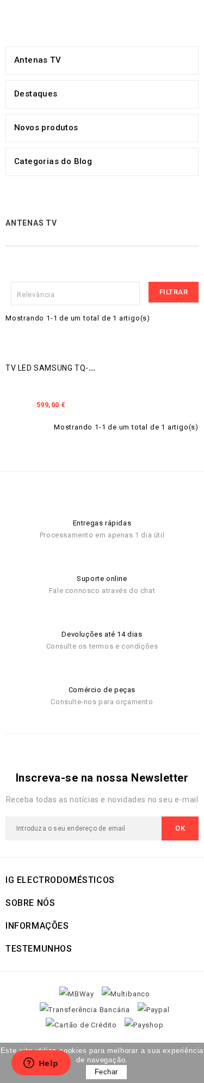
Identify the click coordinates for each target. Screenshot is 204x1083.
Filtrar (173, 292)
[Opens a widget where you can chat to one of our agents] (41, 1064)
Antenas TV (37, 60)
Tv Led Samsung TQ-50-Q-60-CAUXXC (79, 368)
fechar (106, 1072)
